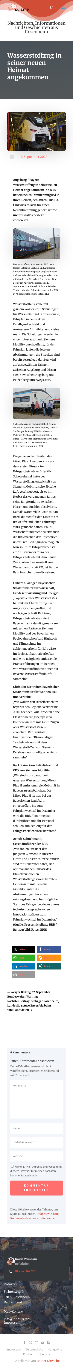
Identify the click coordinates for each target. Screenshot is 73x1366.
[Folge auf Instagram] (36, 1343)
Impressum (12, 1322)
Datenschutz (34, 1349)
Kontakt (28, 1354)
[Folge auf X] (31, 1343)
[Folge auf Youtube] (42, 1343)
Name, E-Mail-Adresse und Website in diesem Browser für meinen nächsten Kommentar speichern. (36, 1171)
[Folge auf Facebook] (25, 1343)
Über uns (44, 1354)
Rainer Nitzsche (48, 1361)
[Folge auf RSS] (48, 1343)
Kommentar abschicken (36, 1188)
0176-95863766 (25, 1271)
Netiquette (55, 1349)
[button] (23, 949)
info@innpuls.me (16, 1319)
